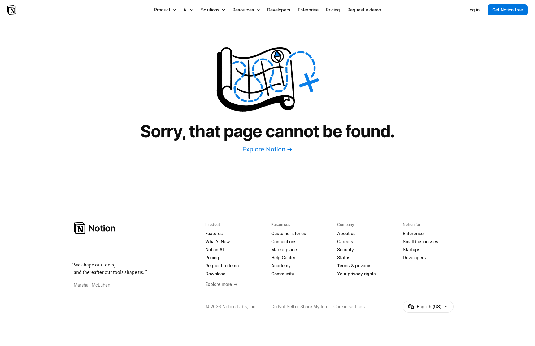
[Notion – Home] (12, 10)
